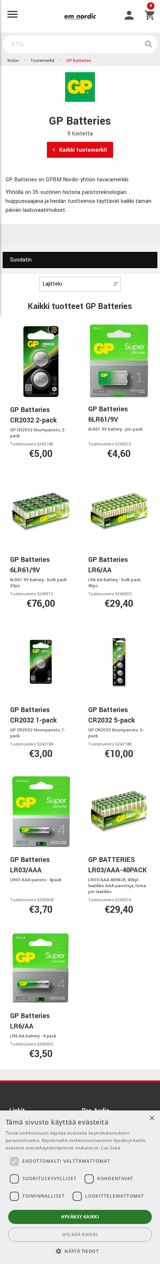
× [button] (151, 1118)
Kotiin (13, 60)
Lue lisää (110, 1148)
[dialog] (80, 1187)
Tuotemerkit (43, 60)
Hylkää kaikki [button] (79, 1234)
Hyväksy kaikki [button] (80, 1217)
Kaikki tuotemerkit (82, 150)
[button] (80, 1251)
